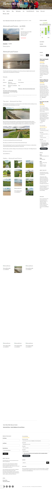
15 (48, 30)
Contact (15, 424)
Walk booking (18, 11)
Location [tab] (10, 43)
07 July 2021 (19, 20)
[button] (18, 30)
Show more (44, 97)
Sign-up (37, 11)
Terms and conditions (6, 481)
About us (8, 11)
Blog (13, 11)
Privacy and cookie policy (26, 486)
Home (4, 11)
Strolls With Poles (13, 4)
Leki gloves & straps (43, 46)
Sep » (48, 37)
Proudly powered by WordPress (36, 486)
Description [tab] (5, 43)
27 (45, 33)
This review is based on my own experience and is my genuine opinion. (45, 145)
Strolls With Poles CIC (30, 11)
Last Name (4, 443)
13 (45, 30)
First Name (5, 438)
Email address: (5, 448)
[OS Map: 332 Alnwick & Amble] (26, 88)
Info (23, 11)
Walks (9, 424)
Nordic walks (12, 20)
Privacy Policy (5, 480)
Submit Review (43, 148)
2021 (15, 20)
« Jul (42, 37)
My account (43, 11)
